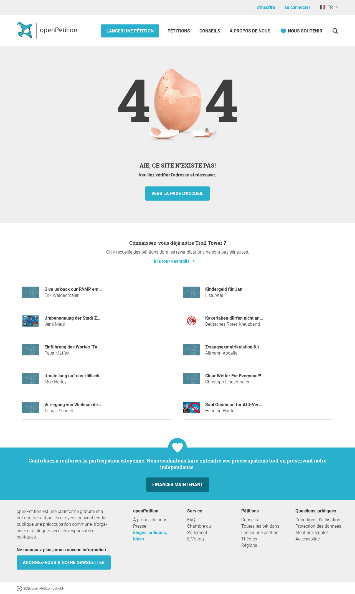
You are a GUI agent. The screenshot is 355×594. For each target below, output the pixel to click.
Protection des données (318, 526)
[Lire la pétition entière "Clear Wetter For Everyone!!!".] (191, 381)
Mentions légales (312, 532)
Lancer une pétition (130, 31)
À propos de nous (250, 31)
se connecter (297, 7)
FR (329, 7)
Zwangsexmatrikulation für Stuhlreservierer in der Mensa (262, 347)
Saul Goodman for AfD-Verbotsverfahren (246, 404)
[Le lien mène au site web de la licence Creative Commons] (20, 588)
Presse (139, 526)
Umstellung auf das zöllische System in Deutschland (96, 375)
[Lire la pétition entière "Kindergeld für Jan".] (191, 294)
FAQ (191, 519)
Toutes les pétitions (260, 526)
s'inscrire (266, 7)
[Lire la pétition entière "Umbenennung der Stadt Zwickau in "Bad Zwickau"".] (30, 323)
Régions (249, 545)
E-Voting (195, 539)
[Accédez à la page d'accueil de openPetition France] (47, 30)
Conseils (209, 31)
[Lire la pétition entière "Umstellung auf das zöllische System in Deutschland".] (30, 381)
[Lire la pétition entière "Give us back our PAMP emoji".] (30, 294)
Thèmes (249, 539)
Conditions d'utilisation (317, 519)
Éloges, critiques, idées (150, 536)
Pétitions (179, 31)
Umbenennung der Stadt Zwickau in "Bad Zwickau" (95, 318)
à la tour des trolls (171, 261)
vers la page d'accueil (177, 193)
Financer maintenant (177, 484)
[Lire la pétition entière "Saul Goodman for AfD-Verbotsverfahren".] (191, 410)
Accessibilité (307, 539)
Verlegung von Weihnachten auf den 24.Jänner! (92, 404)
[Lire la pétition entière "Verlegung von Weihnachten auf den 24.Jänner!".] (30, 410)
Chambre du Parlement (199, 529)
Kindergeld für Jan (223, 289)
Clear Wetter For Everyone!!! (233, 375)
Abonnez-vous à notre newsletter (64, 562)
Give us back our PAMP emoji (73, 289)
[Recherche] (335, 31)
